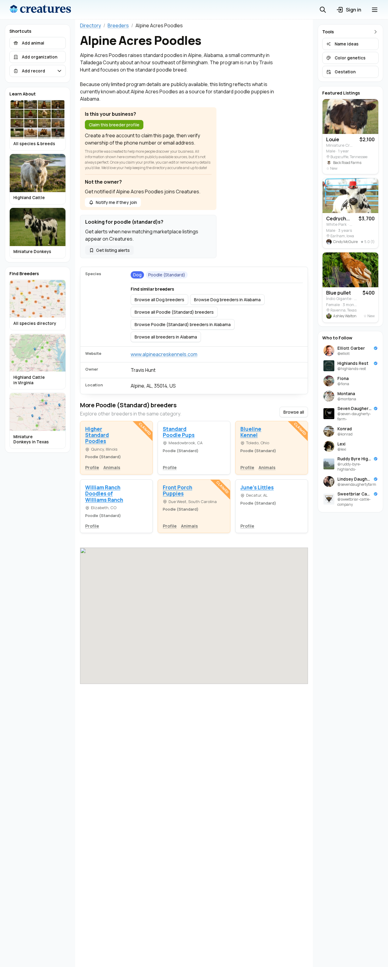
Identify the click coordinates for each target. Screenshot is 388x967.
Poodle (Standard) (166, 275)
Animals (111, 467)
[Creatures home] (40, 10)
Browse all (293, 412)
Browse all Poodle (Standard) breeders (174, 312)
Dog (137, 275)
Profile (92, 467)
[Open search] (322, 9)
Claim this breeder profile (114, 125)
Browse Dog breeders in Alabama (227, 299)
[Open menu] (374, 9)
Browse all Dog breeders (159, 299)
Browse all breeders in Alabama (166, 337)
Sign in (353, 9)
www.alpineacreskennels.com (164, 354)
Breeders (118, 25)
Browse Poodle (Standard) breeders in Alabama (183, 324)
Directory (90, 25)
